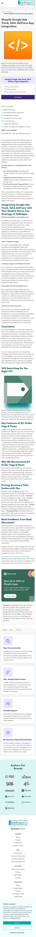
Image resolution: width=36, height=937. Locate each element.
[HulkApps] (26, 3)
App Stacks (18, 875)
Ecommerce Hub (18, 894)
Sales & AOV (18, 853)
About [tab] (5, 630)
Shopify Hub (18, 896)
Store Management (18, 861)
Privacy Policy (15, 918)
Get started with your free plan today (13, 556)
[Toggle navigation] (2, 3)
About (18, 837)
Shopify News (18, 888)
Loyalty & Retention (18, 859)
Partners (18, 872)
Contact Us (18, 843)
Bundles (18, 878)
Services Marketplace (6, 12)
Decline (17, 928)
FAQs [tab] (11, 630)
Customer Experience (18, 856)
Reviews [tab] (18, 630)
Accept (17, 923)
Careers (18, 840)
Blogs (18, 885)
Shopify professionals (15, 616)
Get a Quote (18, 97)
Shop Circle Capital (18, 869)
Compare (18, 891)
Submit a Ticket (18, 845)
